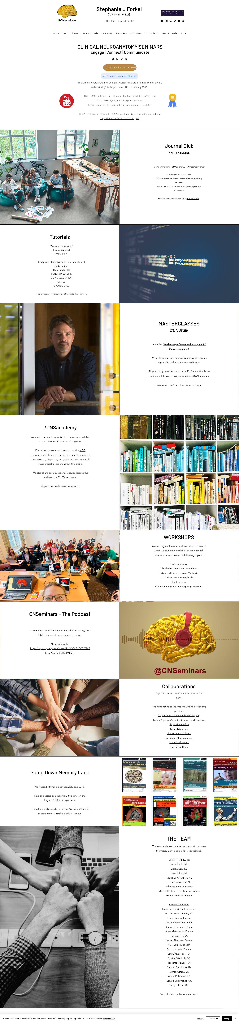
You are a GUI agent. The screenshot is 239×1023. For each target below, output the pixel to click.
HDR (107, 21)
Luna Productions (179, 742)
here (55, 293)
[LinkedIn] (170, 21)
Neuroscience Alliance (179, 733)
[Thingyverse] (166, 21)
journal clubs (193, 198)
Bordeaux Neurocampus (179, 737)
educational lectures (64, 472)
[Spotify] (162, 21)
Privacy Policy (109, 1018)
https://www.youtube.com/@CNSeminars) (120, 100)
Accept (227, 1018)
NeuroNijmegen (179, 729)
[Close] (235, 1018)
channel (82, 293)
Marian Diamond (61, 250)
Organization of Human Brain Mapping (120, 118)
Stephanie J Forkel (119, 9)
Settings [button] (200, 1018)
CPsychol (121, 21)
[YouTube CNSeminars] (178, 21)
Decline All (213, 1018)
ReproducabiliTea (179, 724)
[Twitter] (174, 21)
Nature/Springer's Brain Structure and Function (179, 720)
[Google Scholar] (183, 21)
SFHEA (131, 21)
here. (73, 800)
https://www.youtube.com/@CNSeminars (186, 375)
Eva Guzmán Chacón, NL (179, 913)
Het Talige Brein (179, 746)
